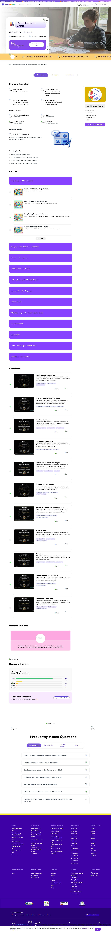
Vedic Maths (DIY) (56, 831)
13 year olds (74, 856)
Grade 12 (93, 856)
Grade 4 (93, 836)
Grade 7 (93, 843)
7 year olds (74, 841)
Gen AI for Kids (16, 841)
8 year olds (74, 843)
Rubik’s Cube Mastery (57, 828)
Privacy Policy (74, 880)
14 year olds (74, 858)
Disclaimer (74, 889)
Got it (97, 929)
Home (9, 64)
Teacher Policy (75, 894)
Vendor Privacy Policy (77, 882)
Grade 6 (93, 841)
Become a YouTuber (56, 849)
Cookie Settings (85, 928)
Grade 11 (93, 853)
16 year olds (74, 863)
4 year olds (74, 833)
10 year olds (74, 848)
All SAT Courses (35, 854)
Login (91, 5)
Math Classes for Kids (24, 64)
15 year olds (74, 860)
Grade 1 (93, 828)
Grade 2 (93, 831)
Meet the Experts (56, 883)
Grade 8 (93, 846)
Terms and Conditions (77, 873)
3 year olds (74, 831)
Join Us (53, 885)
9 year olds (74, 846)
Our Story (53, 873)
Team (52, 878)
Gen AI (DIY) (54, 833)
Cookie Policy (13, 930)
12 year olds (74, 853)
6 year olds (74, 838)
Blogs (52, 888)
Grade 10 (93, 851)
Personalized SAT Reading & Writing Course (36, 834)
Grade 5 (93, 838)
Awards (53, 875)
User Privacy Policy (76, 891)
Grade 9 (93, 848)
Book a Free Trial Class (102, 5)
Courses (14, 64)
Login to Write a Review (61, 698)
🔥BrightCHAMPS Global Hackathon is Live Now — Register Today (52, 1)
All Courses (15, 855)
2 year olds (74, 828)
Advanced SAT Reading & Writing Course (36, 849)
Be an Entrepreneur (36, 873)
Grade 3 (93, 833)
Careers (53, 880)
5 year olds (74, 836)
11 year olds (74, 851)
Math (13, 873)
